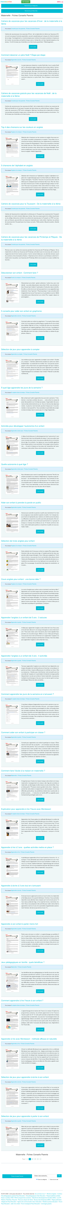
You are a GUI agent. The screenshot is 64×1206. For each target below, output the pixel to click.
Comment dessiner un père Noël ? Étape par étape (23, 55)
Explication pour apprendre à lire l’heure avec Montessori (26, 809)
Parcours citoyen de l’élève (25, 1200)
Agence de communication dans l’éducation (29, 1202)
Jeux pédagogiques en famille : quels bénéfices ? (22, 962)
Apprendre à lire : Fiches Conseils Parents (22, 852)
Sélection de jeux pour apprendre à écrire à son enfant (25, 1077)
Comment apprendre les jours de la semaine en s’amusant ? (27, 694)
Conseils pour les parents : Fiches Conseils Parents (25, 28)
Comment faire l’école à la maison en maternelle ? (23, 770)
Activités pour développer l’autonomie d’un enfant (22, 426)
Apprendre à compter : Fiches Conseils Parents (24, 354)
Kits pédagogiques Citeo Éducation (36, 1196)
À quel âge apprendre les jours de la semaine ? (22, 387)
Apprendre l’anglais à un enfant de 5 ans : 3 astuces (24, 617)
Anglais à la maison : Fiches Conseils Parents (23, 132)
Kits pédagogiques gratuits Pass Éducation (13, 1196)
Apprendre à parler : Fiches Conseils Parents (23, 507)
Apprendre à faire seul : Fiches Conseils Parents (24, 431)
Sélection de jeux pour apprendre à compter (20, 349)
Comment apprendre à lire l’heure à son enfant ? (22, 1000)
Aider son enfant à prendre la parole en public (21, 502)
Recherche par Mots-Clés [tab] (31, 11)
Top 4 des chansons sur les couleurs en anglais (22, 127)
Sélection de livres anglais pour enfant (18, 541)
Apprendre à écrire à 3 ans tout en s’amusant (21, 885)
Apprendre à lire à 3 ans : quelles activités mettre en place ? (27, 847)
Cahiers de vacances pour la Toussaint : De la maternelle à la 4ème (30, 204)
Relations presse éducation (50, 1202)
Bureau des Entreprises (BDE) (42, 1200)
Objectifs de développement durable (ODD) (44, 1198)
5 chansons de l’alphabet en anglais (17, 165)
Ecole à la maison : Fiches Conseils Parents (23, 277)
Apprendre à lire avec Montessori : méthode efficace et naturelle (29, 1039)
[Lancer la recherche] (59, 1175)
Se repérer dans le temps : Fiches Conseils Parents (25, 392)
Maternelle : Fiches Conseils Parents (21, 775)
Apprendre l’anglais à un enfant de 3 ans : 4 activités (24, 656)
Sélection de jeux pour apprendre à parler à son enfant (25, 1116)
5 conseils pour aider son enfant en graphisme (21, 311)
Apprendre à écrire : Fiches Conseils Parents (23, 60)
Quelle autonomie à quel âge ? (14, 464)
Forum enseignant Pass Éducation (30, 1204)
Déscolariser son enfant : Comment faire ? (19, 273)
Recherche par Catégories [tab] (31, 5)
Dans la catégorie (42, 1179)
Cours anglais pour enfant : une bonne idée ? (21, 579)
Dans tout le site (54, 1179)
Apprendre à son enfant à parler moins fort (19, 924)
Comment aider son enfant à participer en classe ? (23, 732)
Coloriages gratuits (46, 1204)
